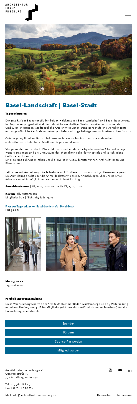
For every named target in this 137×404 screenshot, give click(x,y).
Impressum (124, 395)
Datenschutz (105, 395)
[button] (128, 17)
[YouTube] (120, 370)
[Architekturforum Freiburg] (22, 12)
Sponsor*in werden (68, 341)
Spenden (68, 323)
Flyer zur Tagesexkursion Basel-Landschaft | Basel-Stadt (39, 206)
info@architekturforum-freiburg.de (34, 395)
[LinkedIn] (130, 370)
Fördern (68, 332)
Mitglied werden (68, 350)
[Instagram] (110, 370)
